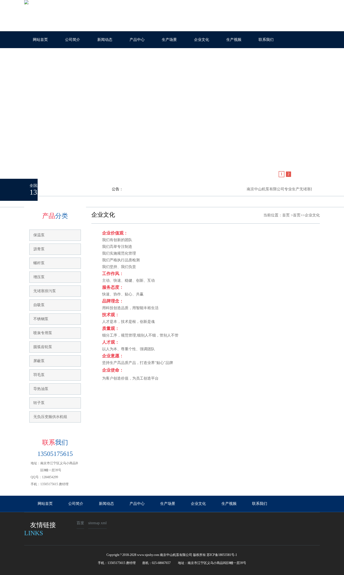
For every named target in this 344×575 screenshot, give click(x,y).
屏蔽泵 (39, 361)
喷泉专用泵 (42, 333)
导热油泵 (40, 389)
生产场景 (169, 40)
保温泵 (39, 235)
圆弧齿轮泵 (42, 347)
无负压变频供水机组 (50, 417)
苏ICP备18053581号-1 (222, 555)
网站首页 (40, 40)
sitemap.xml (97, 523)
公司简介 (72, 40)
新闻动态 (104, 40)
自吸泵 (39, 305)
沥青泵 (39, 249)
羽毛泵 (39, 375)
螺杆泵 (39, 263)
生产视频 (233, 40)
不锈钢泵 (40, 319)
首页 (286, 215)
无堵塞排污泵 (44, 291)
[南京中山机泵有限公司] (172, 115)
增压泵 (39, 277)
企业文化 (201, 40)
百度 (80, 523)
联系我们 (266, 40)
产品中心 (137, 40)
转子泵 (39, 403)
